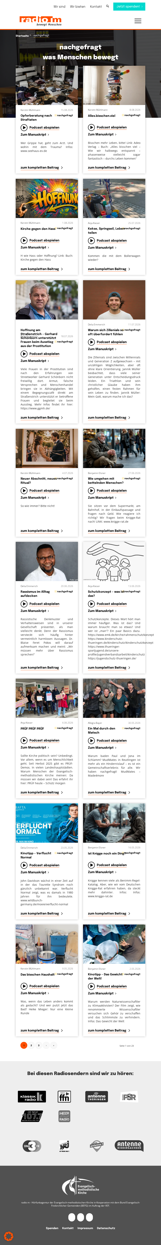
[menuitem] (59, 7)
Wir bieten (77, 6)
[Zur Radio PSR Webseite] (129, 1097)
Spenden (52, 1228)
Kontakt (96, 6)
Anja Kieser (94, 223)
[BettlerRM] (114, 448)
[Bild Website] (47, 299)
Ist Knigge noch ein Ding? (107, 853)
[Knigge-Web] (114, 823)
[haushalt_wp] (47, 944)
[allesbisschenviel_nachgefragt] (114, 85)
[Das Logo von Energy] (64, 1146)
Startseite (22, 36)
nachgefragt (65, 115)
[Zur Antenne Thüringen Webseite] (96, 1097)
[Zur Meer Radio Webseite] (64, 1116)
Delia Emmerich (29, 336)
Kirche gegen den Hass (38, 229)
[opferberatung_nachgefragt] (47, 85)
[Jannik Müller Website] (114, 299)
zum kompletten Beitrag (40, 167)
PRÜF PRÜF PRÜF (32, 728)
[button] (136, 21)
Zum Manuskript (33, 135)
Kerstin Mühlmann (30, 110)
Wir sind (59, 6)
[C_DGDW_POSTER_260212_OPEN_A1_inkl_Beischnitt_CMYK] (114, 944)
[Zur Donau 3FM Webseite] (32, 1146)
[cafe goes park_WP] (114, 198)
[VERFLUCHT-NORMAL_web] (47, 823)
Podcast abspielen (44, 127)
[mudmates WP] (114, 698)
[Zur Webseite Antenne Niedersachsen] (129, 1146)
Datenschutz (106, 1228)
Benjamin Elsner (97, 473)
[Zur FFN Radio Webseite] (64, 1097)
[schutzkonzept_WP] (114, 561)
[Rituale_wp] (47, 448)
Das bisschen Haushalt (38, 974)
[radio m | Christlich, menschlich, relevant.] (40, 21)
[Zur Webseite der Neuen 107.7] (32, 1116)
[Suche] (107, 6)
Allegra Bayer (95, 723)
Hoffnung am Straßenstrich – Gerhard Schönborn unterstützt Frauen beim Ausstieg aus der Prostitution (39, 338)
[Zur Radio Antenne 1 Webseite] (96, 1146)
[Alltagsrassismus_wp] (47, 561)
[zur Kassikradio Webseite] (32, 1097)
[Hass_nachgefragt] (47, 198)
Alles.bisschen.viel (101, 116)
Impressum (85, 1228)
